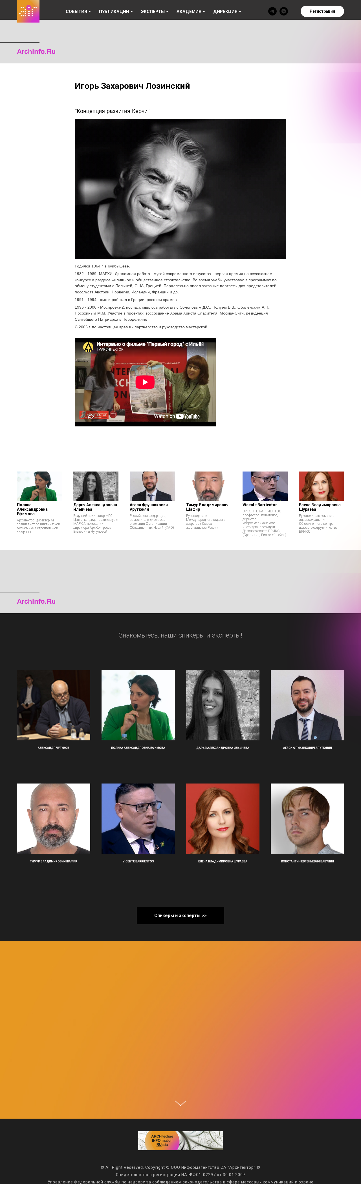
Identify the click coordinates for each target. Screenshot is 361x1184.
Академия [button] (189, 11)
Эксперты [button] (153, 11)
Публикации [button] (114, 11)
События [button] (76, 11)
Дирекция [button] (225, 11)
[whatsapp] (283, 11)
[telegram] (272, 11)
